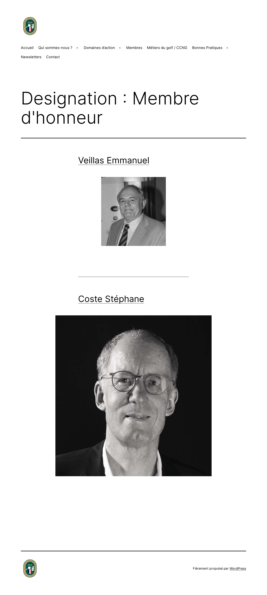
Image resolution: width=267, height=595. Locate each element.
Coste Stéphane (111, 298)
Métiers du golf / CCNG (167, 48)
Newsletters (31, 57)
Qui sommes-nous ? (55, 48)
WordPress (238, 568)
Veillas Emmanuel (113, 160)
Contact (53, 57)
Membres (134, 48)
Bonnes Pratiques (207, 48)
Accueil (27, 48)
